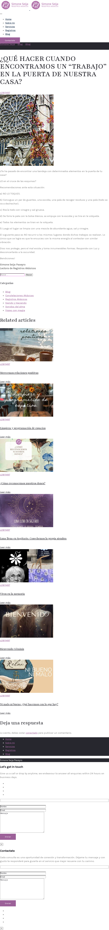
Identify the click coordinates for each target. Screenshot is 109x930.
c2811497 (5, 92)
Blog (7, 34)
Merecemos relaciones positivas (19, 373)
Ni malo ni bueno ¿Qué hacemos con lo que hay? (29, 704)
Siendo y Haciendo (15, 303)
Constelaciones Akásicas (19, 295)
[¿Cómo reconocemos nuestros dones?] (26, 471)
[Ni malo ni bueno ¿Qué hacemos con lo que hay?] (26, 692)
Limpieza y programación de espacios (23, 428)
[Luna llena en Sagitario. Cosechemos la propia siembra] (26, 526)
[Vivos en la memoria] (26, 581)
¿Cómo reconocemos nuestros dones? (22, 483)
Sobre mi (10, 23)
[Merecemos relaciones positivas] (26, 360)
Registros (10, 30)
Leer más (5, 381)
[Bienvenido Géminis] (26, 636)
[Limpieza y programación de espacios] (26, 415)
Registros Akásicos (16, 299)
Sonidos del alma (15, 306)
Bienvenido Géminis (12, 649)
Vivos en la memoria (12, 594)
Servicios (10, 26)
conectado (32, 732)
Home (8, 19)
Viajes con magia (15, 310)
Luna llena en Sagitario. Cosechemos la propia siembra (33, 538)
